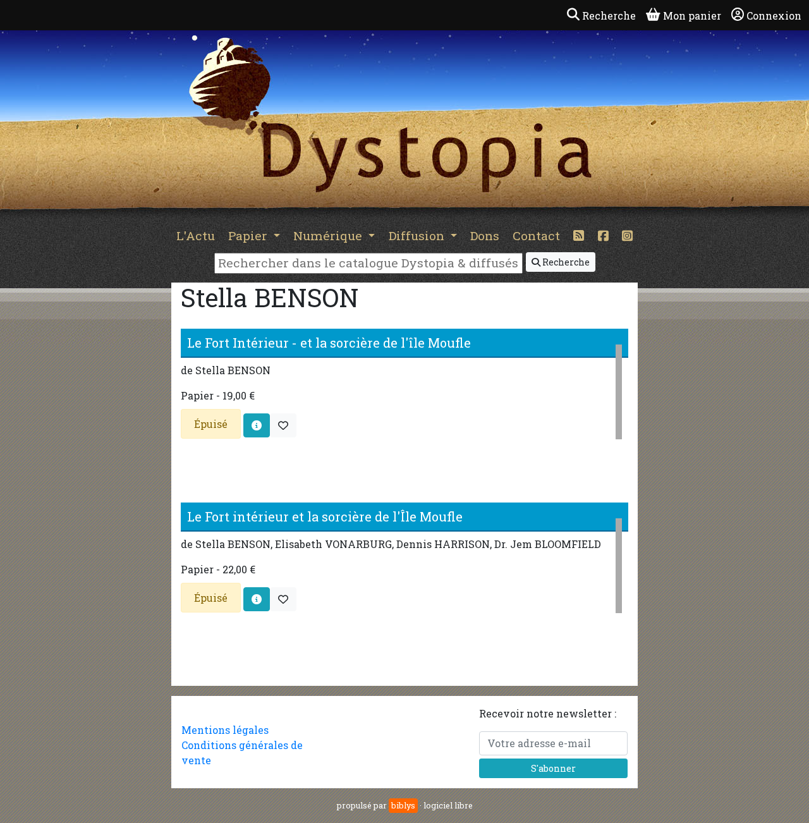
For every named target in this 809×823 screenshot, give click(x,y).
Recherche (565, 262)
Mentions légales (225, 729)
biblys (403, 805)
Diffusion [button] (418, 235)
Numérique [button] (329, 235)
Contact (536, 235)
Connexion (773, 15)
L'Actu (195, 235)
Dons (484, 235)
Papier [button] (249, 235)
